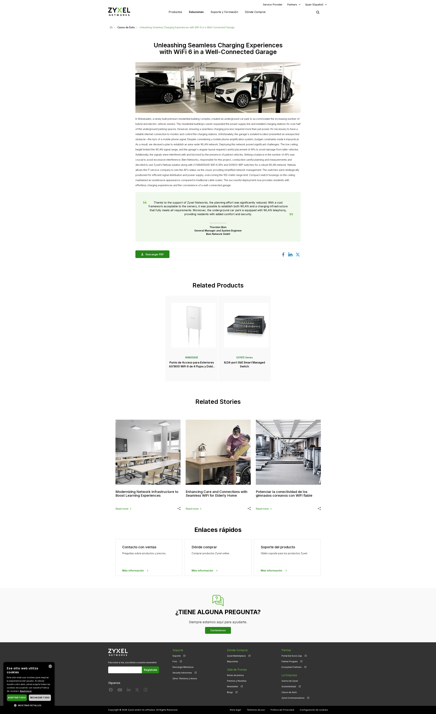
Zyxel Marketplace (236, 656)
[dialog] (28, 686)
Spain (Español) (314, 4)
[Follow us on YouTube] (120, 690)
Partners (292, 4)
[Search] (317, 12)
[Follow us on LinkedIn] (128, 690)
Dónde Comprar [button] (255, 12)
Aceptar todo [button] (17, 697)
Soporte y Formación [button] (224, 12)
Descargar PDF (155, 254)
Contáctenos (218, 630)
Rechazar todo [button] (40, 697)
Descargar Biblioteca (183, 667)
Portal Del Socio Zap (292, 656)
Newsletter (232, 686)
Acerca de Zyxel (290, 681)
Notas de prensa (235, 675)
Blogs (230, 692)
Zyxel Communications (293, 698)
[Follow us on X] (137, 690)
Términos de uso (256, 710)
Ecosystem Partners (292, 667)
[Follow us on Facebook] (111, 690)
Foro (175, 661)
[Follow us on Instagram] (145, 690)
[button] (29, 705)
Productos (175, 12)
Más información (133, 570)
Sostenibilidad (289, 686)
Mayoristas (232, 661)
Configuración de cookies (314, 710)
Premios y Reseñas (236, 681)
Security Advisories (182, 672)
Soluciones (196, 12)
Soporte (177, 656)
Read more (121, 508)
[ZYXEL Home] (119, 11)
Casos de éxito (289, 692)
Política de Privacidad (282, 710)
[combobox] (50, 666)
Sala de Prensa (237, 669)
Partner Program (290, 661)
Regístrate (150, 669)
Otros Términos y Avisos (185, 678)
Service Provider (272, 4)
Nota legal (235, 710)
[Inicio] (111, 27)
